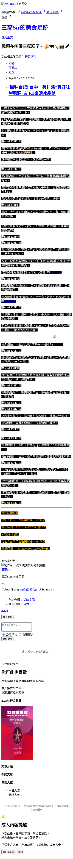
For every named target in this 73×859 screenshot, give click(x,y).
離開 (20, 852)
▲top (4, 610)
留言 (32, 589)
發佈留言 (7, 639)
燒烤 (26, 604)
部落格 (13, 67)
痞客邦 (24, 589)
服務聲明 (38, 809)
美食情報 (30, 56)
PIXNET (16, 806)
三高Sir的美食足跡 (24, 27)
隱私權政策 (63, 806)
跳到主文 (7, 37)
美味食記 (29, 599)
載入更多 (7, 617)
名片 (11, 72)
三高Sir (5, 569)
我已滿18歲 (9, 852)
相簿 (11, 63)
